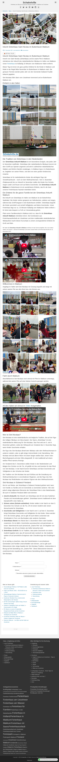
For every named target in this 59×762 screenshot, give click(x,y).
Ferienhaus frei (7, 706)
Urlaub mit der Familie (13, 751)
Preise (33, 598)
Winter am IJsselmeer (38, 668)
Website (17, 570)
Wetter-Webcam (35, 674)
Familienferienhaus (8, 693)
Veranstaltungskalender (38, 652)
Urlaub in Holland (17, 749)
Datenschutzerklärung (41, 757)
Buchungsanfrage (35, 602)
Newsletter (34, 678)
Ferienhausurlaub (17, 726)
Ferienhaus (11, 64)
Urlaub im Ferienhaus (14, 747)
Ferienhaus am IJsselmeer (15, 699)
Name (17, 562)
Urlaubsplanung (6, 753)
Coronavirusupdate (22, 691)
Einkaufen (35, 645)
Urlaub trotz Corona (14, 753)
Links (32, 682)
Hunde (34, 662)
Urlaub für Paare (18, 745)
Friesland (20, 737)
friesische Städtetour (38, 650)
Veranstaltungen (22, 753)
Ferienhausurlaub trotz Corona (12, 731)
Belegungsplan (35, 600)
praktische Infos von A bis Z (38, 676)
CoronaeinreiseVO (7, 691)
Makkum (6, 743)
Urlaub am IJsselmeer (8, 745)
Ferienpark (35, 649)
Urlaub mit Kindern (23, 751)
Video (28, 406)
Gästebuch (34, 606)
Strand (34, 664)
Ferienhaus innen (37, 592)
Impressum (29, 760)
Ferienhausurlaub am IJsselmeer (13, 729)
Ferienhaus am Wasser (14, 703)
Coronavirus (14, 691)
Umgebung (34, 643)
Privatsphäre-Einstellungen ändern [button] (38, 689)
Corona (20, 689)
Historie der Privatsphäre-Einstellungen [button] (40, 691)
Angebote (33, 604)
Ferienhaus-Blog (35, 680)
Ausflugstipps (15, 689)
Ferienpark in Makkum (19, 734)
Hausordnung (36, 596)
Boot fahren (35, 660)
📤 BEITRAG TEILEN (9, 53)
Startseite (5, 11)
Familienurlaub (13, 696)
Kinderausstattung (37, 594)
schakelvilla (17, 50)
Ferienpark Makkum (9, 737)
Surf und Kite (36, 666)
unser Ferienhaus (35, 586)
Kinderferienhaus (21, 740)
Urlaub (25, 742)
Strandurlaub (20, 742)
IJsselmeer (34, 655)
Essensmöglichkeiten (38, 647)
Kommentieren (25, 50)
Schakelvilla (29, 2)
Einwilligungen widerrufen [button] (36, 693)
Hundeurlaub (5, 740)
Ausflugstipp (7, 689)
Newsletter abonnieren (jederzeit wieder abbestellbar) (30, 573)
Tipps (10, 11)
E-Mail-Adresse (17, 566)
